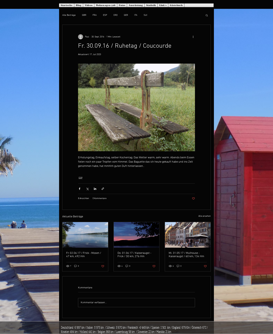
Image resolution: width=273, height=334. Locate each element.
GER (126, 15)
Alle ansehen (204, 216)
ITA (135, 15)
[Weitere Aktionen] (193, 37)
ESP (105, 15)
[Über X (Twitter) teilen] (87, 188)
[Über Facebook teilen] (79, 188)
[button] (206, 15)
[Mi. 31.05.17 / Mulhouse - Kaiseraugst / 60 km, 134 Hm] (188, 235)
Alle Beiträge (69, 15)
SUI (145, 15)
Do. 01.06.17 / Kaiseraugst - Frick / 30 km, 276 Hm (134, 254)
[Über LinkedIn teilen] (95, 188)
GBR (84, 15)
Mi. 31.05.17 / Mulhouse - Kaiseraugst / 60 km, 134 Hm (186, 254)
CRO (115, 15)
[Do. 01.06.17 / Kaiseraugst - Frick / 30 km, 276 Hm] (136, 235)
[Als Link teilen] (102, 188)
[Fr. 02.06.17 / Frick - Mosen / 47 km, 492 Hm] (85, 235)
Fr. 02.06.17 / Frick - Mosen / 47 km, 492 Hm (83, 254)
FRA (95, 15)
